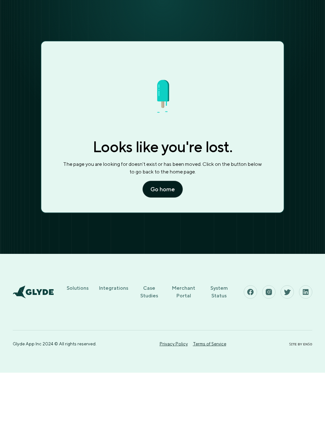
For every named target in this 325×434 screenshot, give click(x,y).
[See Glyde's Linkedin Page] (305, 292)
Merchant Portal (183, 292)
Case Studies (149, 292)
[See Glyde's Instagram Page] (268, 292)
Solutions (78, 288)
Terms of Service (209, 343)
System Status (219, 292)
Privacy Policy (174, 343)
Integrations (113, 288)
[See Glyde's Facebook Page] (250, 292)
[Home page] (33, 292)
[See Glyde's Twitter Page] (287, 292)
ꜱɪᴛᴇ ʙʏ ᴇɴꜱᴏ (300, 343)
